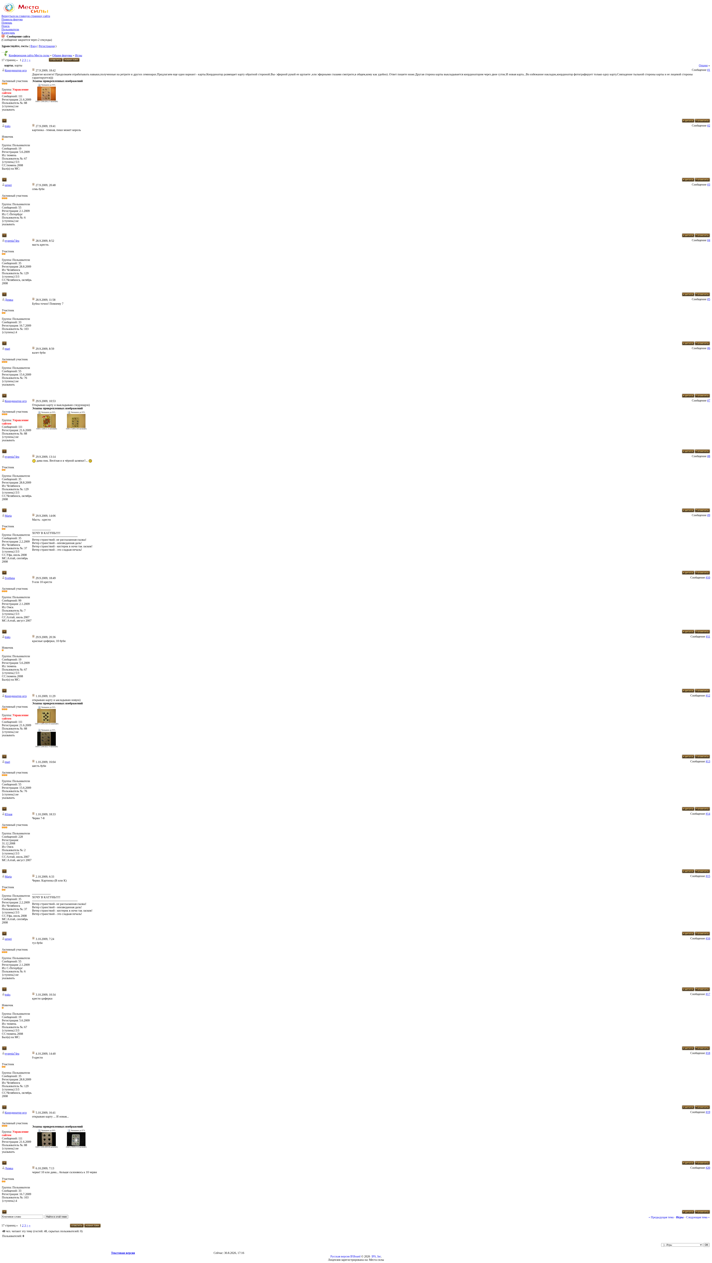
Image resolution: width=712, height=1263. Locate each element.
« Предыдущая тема (661, 1217)
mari (7, 348)
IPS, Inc (376, 1256)
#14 (708, 813)
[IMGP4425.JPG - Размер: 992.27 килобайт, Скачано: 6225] (46, 99)
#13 (708, 761)
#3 (708, 184)
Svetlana (10, 578)
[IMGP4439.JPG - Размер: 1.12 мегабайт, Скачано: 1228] (76, 1145)
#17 (708, 994)
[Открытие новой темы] (71, 61)
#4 (708, 240)
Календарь (8, 32)
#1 (708, 69)
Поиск (5, 26)
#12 (708, 695)
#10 (708, 577)
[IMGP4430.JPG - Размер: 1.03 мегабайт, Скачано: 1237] (76, 426)
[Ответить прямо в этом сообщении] (702, 121)
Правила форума (12, 19)
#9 (708, 515)
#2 (708, 125)
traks (7, 126)
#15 (708, 876)
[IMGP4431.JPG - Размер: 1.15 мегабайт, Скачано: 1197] (46, 426)
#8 (708, 456)
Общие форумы (62, 55)
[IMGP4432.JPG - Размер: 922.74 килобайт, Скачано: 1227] (46, 744)
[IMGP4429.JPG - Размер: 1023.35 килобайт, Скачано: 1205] (46, 721)
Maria (8, 515)
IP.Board (355, 1256)
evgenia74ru (12, 240)
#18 (708, 1053)
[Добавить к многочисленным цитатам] (688, 121)
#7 (708, 400)
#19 (708, 1112)
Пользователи (10, 29)
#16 (708, 938)
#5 (708, 299)
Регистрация (47, 46)
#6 (708, 348)
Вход (33, 46)
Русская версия (340, 1256)
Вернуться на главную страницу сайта (25, 16)
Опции (703, 65)
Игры (78, 55)
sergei (8, 185)
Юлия (8, 814)
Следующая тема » (698, 1217)
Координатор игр (16, 70)
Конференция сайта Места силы (29, 55)
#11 (708, 636)
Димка (9, 299)
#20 (708, 1167)
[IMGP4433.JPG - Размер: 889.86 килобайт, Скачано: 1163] (46, 1145)
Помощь (6, 22)
